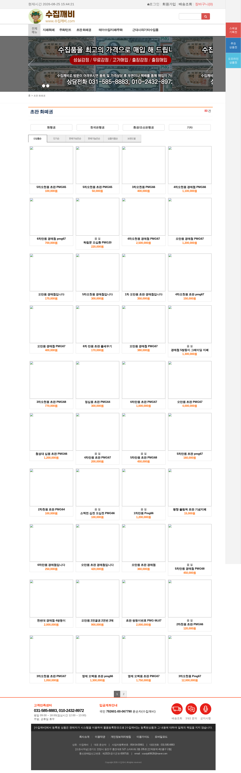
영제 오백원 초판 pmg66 (97, 676)
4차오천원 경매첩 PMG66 (190, 187)
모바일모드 (161, 736)
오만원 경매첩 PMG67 (190, 238)
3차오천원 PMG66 (143, 187)
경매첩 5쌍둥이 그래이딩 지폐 (190, 350)
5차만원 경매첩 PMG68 (189, 568)
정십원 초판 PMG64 (97, 401)
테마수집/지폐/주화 (111, 29)
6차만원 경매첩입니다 (51, 564)
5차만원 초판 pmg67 (190, 453)
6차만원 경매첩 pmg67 (51, 238)
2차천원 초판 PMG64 (51, 509)
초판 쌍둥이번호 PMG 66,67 (143, 620)
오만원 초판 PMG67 (189, 401)
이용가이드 (143, 736)
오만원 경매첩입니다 (51, 294)
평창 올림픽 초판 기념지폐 (189, 509)
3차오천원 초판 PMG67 (51, 676)
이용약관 (100, 736)
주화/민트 (65, 29)
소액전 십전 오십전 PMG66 (97, 513)
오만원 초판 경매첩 (144, 564)
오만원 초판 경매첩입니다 (97, 564)
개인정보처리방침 (121, 736)
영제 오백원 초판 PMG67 (143, 676)
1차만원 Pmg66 (143, 513)
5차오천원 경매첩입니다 (97, 294)
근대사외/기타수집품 (145, 29)
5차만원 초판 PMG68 (143, 457)
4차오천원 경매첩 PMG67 (143, 238)
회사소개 (84, 736)
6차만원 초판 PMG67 (143, 401)
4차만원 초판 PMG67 (97, 457)
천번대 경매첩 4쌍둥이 (51, 620)
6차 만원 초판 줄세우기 (97, 346)
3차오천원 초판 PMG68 (51, 401)
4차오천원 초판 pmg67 (189, 294)
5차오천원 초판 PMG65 (51, 187)
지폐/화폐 (49, 29)
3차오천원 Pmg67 (189, 676)
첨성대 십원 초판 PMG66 (51, 453)
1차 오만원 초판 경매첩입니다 (143, 294)
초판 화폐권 (83, 29)
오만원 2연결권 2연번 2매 (97, 620)
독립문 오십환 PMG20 (97, 242)
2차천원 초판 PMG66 (189, 624)
